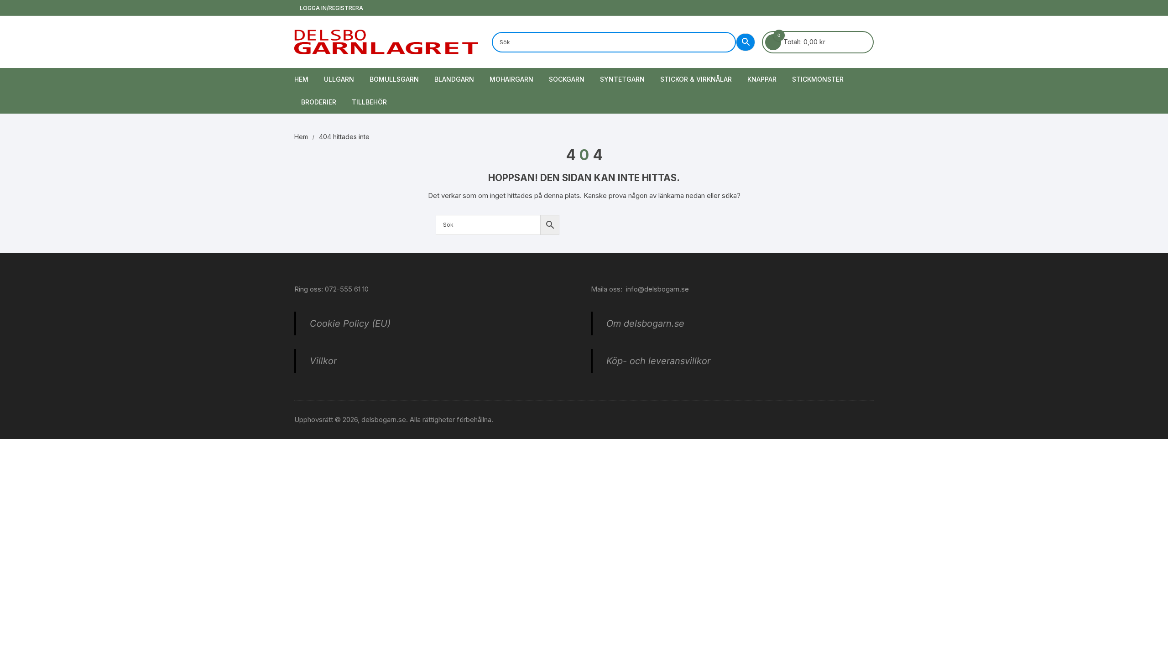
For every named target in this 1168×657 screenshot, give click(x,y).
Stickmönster (818, 79)
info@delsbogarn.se (657, 289)
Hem (301, 79)
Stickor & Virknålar (696, 79)
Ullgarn (339, 79)
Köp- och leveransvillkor (658, 360)
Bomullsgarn (394, 79)
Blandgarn (454, 79)
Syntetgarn (622, 79)
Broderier (318, 102)
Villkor (323, 360)
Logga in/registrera (330, 8)
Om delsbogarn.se (645, 323)
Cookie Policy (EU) (350, 323)
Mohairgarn (511, 79)
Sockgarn (566, 79)
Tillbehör (369, 102)
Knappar (762, 79)
